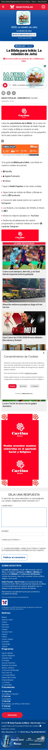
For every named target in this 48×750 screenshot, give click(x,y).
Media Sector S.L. (27, 393)
